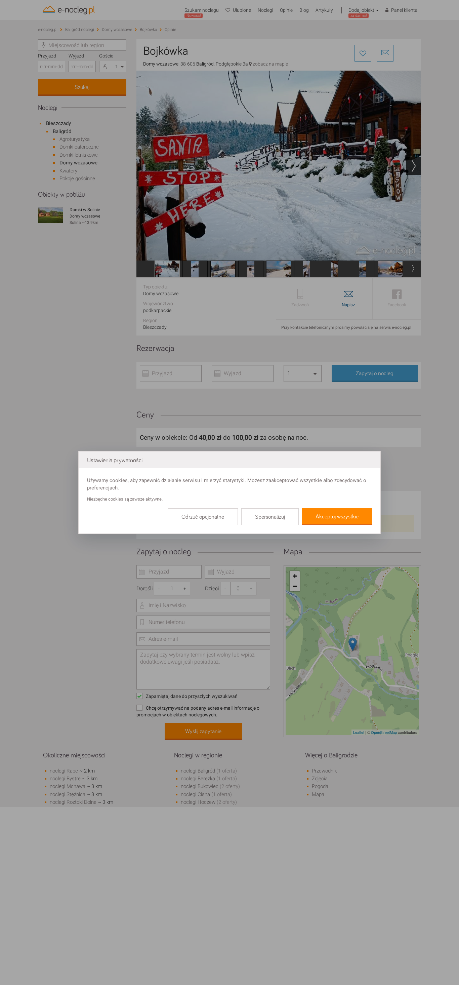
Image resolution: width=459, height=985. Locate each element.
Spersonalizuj (270, 517)
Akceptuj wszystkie (337, 517)
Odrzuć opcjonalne (202, 517)
